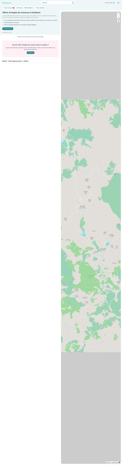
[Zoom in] (118, 14)
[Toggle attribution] (119, 462)
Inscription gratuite (7, 28)
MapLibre (108, 462)
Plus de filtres (40, 7)
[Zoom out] (118, 17)
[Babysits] (6, 2)
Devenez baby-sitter (110, 2)
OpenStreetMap (115, 462)
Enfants (20, 7)
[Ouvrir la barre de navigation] (118, 2)
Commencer (30, 52)
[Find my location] (118, 20)
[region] (91, 238)
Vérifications (29, 7)
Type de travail (9, 7)
